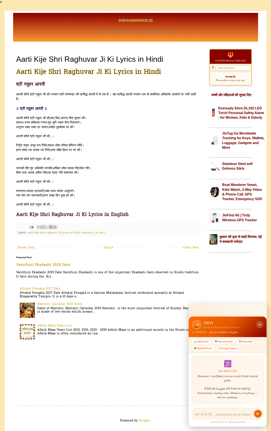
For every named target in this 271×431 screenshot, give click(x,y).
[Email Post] (31, 227)
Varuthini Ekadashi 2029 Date (43, 265)
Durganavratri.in (136, 21)
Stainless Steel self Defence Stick (237, 166)
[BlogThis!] (43, 227)
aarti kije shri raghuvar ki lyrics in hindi (54, 233)
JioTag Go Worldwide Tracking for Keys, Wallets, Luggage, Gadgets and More (243, 140)
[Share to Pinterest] (55, 227)
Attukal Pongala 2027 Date (40, 289)
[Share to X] (47, 227)
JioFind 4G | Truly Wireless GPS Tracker (239, 217)
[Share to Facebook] (51, 227)
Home (108, 248)
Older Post (191, 248)
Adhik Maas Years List (54, 326)
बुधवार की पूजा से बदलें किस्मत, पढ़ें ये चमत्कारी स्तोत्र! (241, 239)
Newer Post (26, 248)
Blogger (144, 421)
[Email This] (39, 227)
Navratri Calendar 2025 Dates (59, 304)
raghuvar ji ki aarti (93, 233)
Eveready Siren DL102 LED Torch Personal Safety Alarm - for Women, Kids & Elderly (241, 112)
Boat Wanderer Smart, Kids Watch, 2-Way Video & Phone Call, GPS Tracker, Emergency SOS (242, 192)
